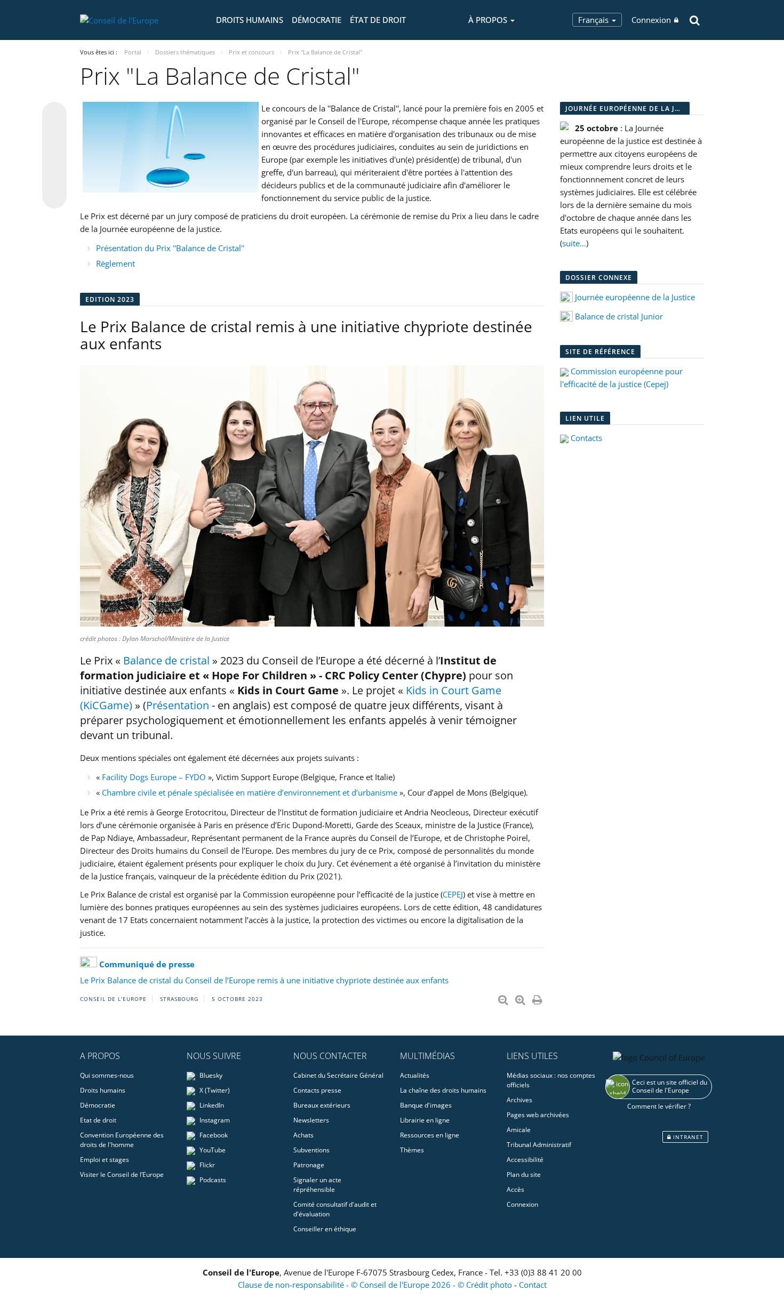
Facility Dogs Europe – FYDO (154, 777)
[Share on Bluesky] (54, 115)
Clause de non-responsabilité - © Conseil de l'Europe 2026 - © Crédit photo (376, 1284)
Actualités (414, 1075)
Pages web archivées (538, 1114)
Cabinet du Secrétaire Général (338, 1075)
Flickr (206, 1164)
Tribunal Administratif (539, 1144)
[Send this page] (54, 196)
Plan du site (524, 1174)
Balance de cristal (166, 660)
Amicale (519, 1129)
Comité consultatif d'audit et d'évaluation (335, 1209)
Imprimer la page (538, 998)
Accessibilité (525, 1159)
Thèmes (412, 1149)
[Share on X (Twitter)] (54, 135)
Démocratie (316, 19)
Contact (533, 1284)
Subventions (311, 1149)
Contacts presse (317, 1090)
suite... (574, 243)
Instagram (214, 1120)
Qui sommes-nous (107, 1075)
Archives (519, 1099)
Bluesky (210, 1075)
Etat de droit (98, 1120)
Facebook (213, 1135)
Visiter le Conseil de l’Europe (122, 1174)
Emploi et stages (104, 1159)
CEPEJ (453, 894)
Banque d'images (426, 1105)
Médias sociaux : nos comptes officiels (551, 1080)
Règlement (115, 263)
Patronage (308, 1164)
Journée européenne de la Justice (635, 297)
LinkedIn (211, 1105)
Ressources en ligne (429, 1135)
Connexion (651, 19)
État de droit (378, 19)
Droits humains (249, 19)
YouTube (212, 1149)
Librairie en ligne (425, 1120)
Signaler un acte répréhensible (317, 1184)
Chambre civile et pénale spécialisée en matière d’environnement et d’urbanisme (249, 792)
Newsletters (311, 1120)
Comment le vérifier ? (659, 1106)
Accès (515, 1189)
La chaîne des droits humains (443, 1090)
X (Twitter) (214, 1090)
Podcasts (212, 1179)
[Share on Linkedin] (54, 176)
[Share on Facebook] (54, 156)
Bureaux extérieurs (321, 1105)
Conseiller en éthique (324, 1228)
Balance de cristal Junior (619, 316)
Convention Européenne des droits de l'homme (122, 1139)
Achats (303, 1135)
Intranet (687, 1137)
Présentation (177, 705)
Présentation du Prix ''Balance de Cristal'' (170, 248)
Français (594, 19)
